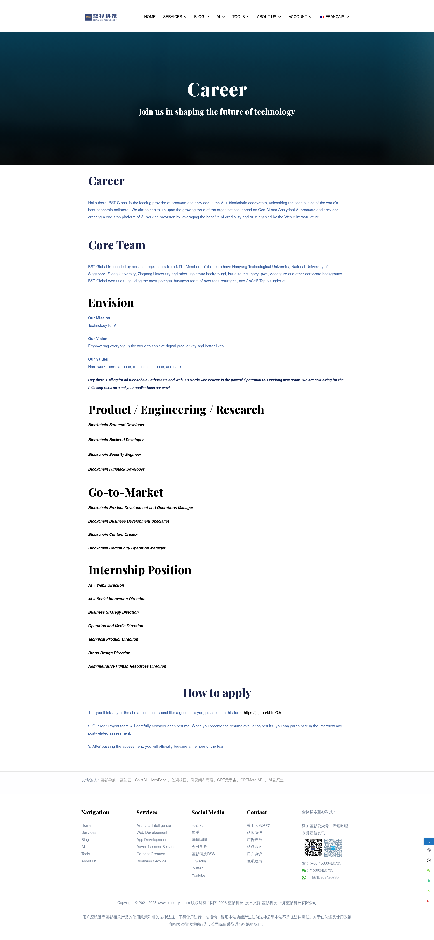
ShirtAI (141, 779)
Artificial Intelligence (154, 825)
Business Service (151, 861)
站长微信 (254, 832)
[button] (184, 16)
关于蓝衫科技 (258, 825)
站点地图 (254, 846)
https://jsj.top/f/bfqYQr (262, 712)
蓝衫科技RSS (203, 853)
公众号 (197, 825)
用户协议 (254, 853)
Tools (85, 853)
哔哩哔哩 (199, 839)
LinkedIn (199, 861)
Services (89, 832)
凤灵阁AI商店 (202, 779)
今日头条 (199, 846)
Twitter (197, 868)
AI (83, 846)
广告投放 (254, 839)
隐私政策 (254, 861)
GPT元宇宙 (226, 779)
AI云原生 (276, 779)
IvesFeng (158, 779)
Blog (85, 839)
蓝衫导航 (108, 779)
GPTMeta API (252, 779)
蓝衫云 (125, 779)
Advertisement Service (156, 846)
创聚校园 (179, 779)
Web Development (152, 832)
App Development (151, 839)
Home (86, 825)
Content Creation (151, 853)
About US (89, 861)
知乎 (195, 832)
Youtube (198, 875)
